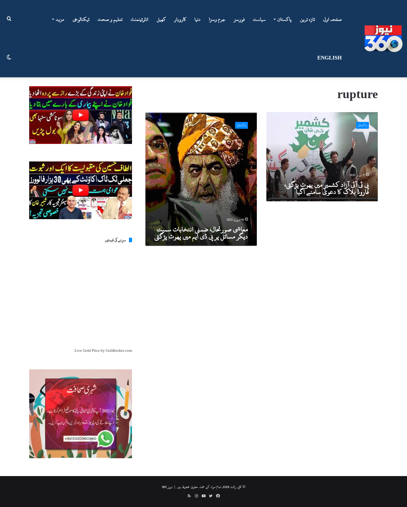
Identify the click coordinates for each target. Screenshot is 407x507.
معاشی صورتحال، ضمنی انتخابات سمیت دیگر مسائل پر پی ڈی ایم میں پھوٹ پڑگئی (201, 232)
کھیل (161, 19)
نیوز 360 (167, 487)
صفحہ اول (332, 19)
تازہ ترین (307, 19)
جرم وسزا (217, 19)
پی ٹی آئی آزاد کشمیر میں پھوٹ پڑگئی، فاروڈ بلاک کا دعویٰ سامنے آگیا (327, 188)
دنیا (198, 19)
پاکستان (284, 19)
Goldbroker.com (119, 350)
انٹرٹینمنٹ (139, 19)
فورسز (239, 19)
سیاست (259, 19)
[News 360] (383, 38)
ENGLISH (329, 58)
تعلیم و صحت (110, 19)
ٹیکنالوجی (81, 19)
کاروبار (180, 19)
